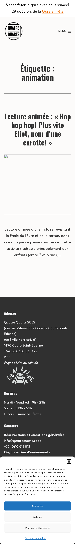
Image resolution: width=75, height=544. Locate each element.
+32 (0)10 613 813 (17, 446)
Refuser (37, 517)
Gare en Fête (53, 11)
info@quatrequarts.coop (23, 441)
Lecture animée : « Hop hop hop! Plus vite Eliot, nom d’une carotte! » (37, 129)
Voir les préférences (37, 528)
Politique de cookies (35, 538)
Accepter (37, 506)
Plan (7, 357)
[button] (69, 462)
